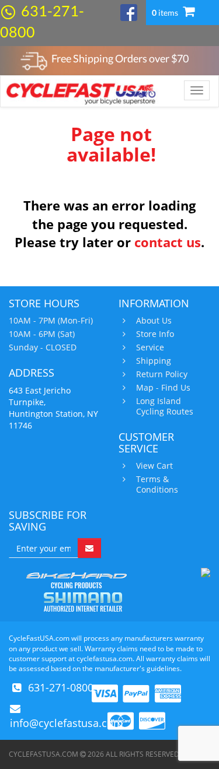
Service (150, 347)
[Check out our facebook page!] (128, 11)
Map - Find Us (163, 387)
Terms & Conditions (157, 484)
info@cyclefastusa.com (66, 723)
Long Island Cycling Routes (164, 406)
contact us (167, 242)
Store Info (155, 334)
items (166, 12)
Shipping (153, 361)
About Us (154, 320)
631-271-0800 (60, 687)
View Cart (154, 466)
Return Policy (161, 374)
